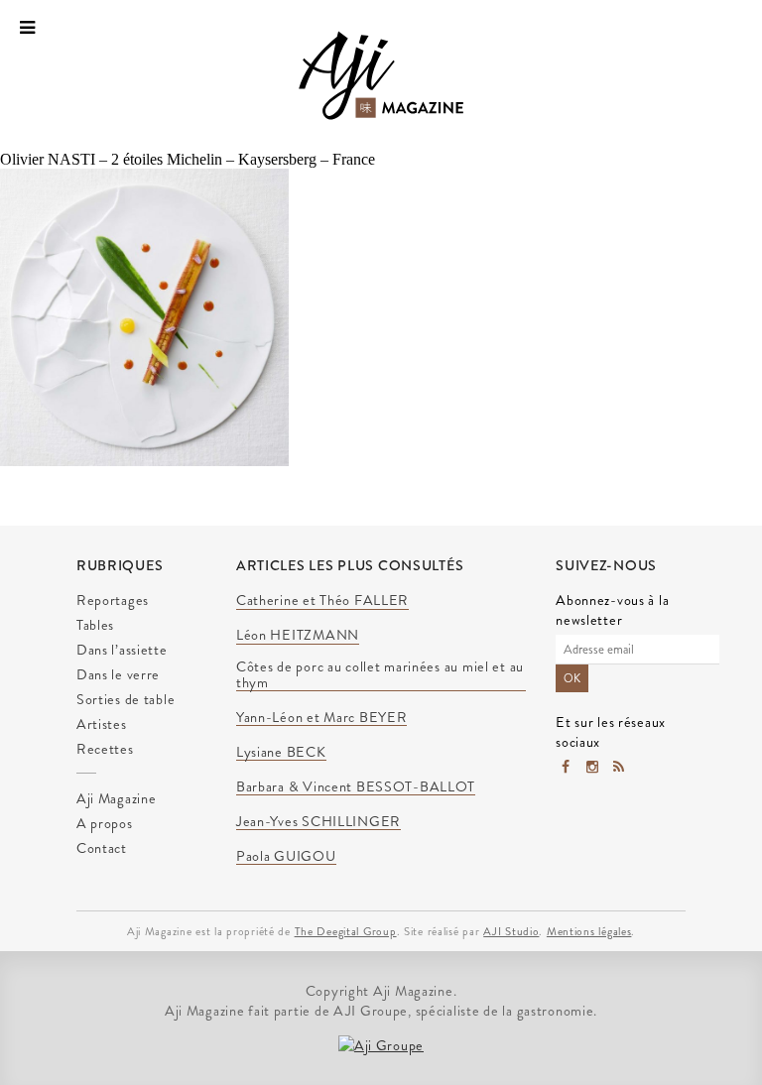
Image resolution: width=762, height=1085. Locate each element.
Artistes (101, 724)
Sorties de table (126, 699)
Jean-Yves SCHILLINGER (318, 822)
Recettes (105, 749)
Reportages (112, 600)
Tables (95, 625)
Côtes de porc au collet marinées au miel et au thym (380, 675)
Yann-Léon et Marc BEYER (322, 718)
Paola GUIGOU (286, 857)
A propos (104, 823)
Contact (101, 848)
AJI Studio (511, 931)
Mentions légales (589, 931)
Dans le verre (118, 674)
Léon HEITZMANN (297, 636)
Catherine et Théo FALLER (322, 601)
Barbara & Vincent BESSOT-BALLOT (355, 787)
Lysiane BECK (281, 753)
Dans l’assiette (122, 650)
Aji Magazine (116, 798)
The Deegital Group (346, 931)
